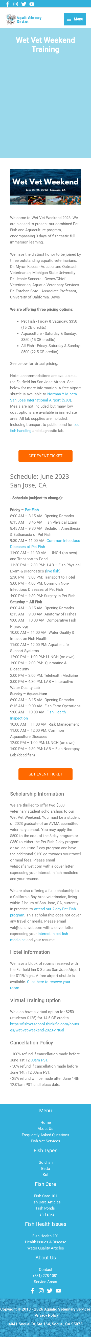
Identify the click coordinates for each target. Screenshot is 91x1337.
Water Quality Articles (45, 1248)
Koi (45, 1174)
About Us (45, 1128)
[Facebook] (7, 4)
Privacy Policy (47, 1315)
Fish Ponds (45, 1208)
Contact (45, 1269)
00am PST (39, 1060)
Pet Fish (32, 510)
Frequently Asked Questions (45, 1135)
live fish (52, 571)
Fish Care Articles (46, 1202)
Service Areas (45, 1282)
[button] (45, 456)
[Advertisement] (45, 110)
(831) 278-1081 (45, 1275)
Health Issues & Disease (45, 1242)
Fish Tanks (45, 1214)
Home (45, 1122)
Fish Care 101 (45, 1196)
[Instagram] (15, 4)
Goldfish (46, 1162)
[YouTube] (31, 4)
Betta (45, 1168)
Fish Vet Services (45, 1141)
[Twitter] (23, 4)
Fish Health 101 (45, 1236)
